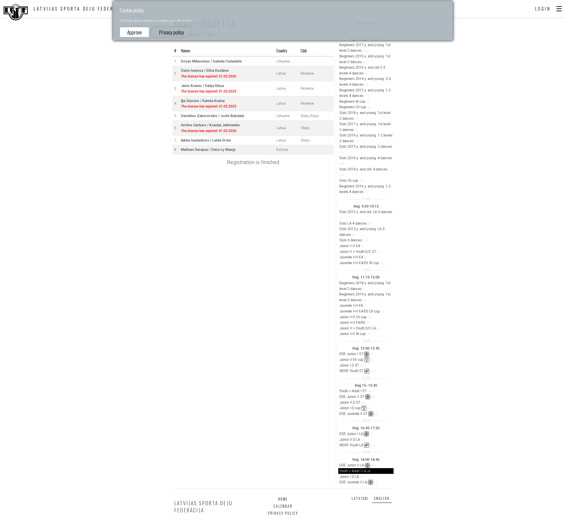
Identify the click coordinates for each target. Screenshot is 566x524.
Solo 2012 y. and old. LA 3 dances (365, 212)
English (382, 498)
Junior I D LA (349, 477)
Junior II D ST (349, 402)
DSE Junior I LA (351, 434)
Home (283, 499)
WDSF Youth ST (351, 371)
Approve (134, 32)
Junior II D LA (349, 439)
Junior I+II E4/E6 (352, 322)
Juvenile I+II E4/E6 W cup (359, 263)
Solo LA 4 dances (353, 223)
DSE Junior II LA (351, 465)
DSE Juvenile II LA (353, 482)
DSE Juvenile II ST (353, 414)
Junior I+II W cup (352, 334)
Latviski (360, 498)
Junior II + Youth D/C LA (357, 328)
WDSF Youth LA (351, 445)
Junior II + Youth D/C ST (357, 252)
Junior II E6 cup (351, 360)
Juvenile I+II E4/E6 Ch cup (359, 311)
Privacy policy (171, 32)
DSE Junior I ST (351, 354)
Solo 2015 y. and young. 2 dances (365, 146)
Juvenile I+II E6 (351, 305)
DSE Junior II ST (351, 397)
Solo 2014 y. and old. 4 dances (363, 169)
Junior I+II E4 (349, 246)
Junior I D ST (349, 365)
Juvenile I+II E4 (351, 257)
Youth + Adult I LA (352, 471)
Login (543, 8)
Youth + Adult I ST (353, 391)
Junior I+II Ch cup (353, 317)
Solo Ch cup (348, 180)
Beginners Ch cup (352, 107)
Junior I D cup (350, 408)
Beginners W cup (352, 101)
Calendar (283, 506)
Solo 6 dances (350, 240)
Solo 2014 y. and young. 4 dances (365, 158)
